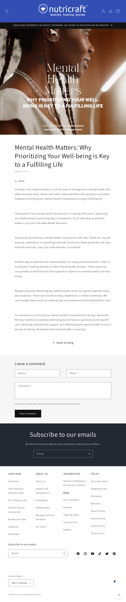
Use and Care (70, 522)
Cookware (13, 481)
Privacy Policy (98, 525)
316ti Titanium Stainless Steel (16, 490)
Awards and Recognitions (43, 490)
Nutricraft (19, 594)
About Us (41, 481)
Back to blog (65, 342)
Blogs (66, 492)
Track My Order (71, 514)
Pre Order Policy (99, 481)
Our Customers (71, 499)
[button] (6, 11)
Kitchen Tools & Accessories (16, 509)
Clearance (13, 526)
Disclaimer (96, 496)
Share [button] (22, 180)
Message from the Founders (45, 517)
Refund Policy (98, 518)
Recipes (67, 529)
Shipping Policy (99, 488)
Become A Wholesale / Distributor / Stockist (75, 483)
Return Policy (98, 510)
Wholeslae (13, 534)
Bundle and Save (17, 519)
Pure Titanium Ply (17, 500)
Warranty (96, 503)
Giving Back (42, 500)
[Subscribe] (88, 454)
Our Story (41, 526)
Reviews (67, 507)
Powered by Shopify (32, 594)
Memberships (43, 507)
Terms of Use (98, 533)
